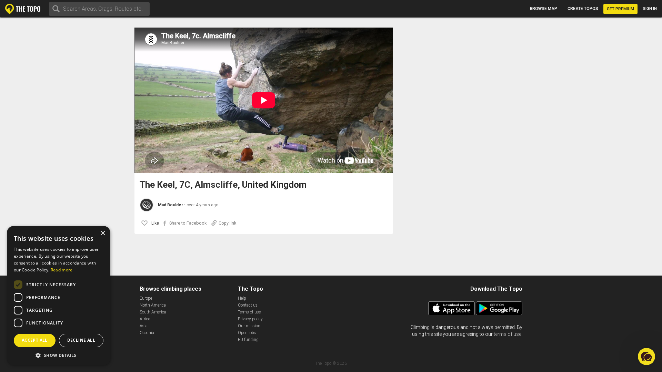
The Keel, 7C (165, 185)
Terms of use (249, 312)
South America (153, 312)
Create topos (583, 8)
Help (242, 298)
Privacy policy (250, 319)
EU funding (248, 339)
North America (153, 305)
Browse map (543, 8)
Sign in (650, 8)
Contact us (248, 305)
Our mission (249, 325)
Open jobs (247, 332)
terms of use (507, 334)
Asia (144, 325)
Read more (62, 270)
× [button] (102, 233)
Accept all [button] (35, 340)
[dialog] (58, 295)
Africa (145, 319)
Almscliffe (216, 185)
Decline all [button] (81, 340)
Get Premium (620, 9)
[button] (58, 355)
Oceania (147, 332)
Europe (146, 298)
